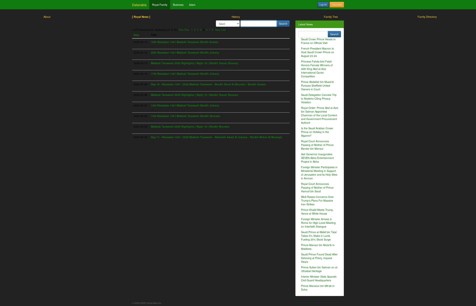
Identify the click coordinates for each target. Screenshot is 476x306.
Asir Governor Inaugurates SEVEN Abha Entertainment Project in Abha (317, 157)
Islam (192, 4)
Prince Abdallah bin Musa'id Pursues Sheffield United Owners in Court (317, 85)
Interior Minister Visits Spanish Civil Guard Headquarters (319, 278)
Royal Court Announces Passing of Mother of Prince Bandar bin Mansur (317, 144)
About (47, 17)
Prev (187, 30)
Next (217, 30)
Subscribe (337, 4)
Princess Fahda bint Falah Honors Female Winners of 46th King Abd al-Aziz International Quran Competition (317, 69)
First (181, 30)
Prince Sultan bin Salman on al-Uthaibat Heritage (319, 269)
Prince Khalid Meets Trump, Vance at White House (317, 211)
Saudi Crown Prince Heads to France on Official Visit (318, 41)
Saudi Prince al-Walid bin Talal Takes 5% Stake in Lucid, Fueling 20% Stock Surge (319, 235)
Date (136, 35)
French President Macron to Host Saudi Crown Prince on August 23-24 (317, 52)
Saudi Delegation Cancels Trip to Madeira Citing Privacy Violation (319, 98)
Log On (323, 4)
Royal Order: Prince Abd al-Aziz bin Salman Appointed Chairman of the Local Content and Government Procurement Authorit (319, 115)
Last (223, 30)
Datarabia (139, 4)
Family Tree (331, 17)
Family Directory (427, 17)
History (236, 17)
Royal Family (159, 4)
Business (178, 4)
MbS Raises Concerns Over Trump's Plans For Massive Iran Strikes (317, 200)
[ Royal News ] (141, 17)
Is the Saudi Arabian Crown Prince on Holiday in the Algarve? (317, 131)
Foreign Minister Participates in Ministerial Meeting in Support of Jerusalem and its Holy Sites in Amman (319, 172)
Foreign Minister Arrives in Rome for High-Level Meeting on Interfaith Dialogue (318, 222)
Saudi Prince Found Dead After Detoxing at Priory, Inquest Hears (319, 258)
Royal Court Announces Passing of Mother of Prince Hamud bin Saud (317, 187)
